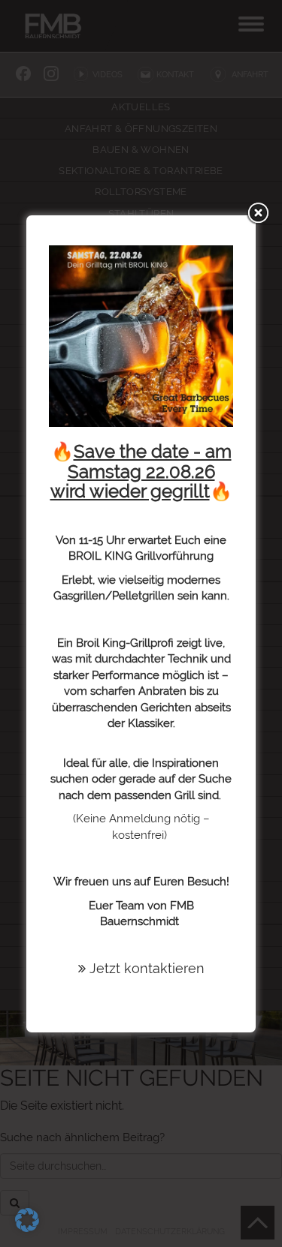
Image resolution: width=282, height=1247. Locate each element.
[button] (27, 1220)
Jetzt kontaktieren (145, 968)
